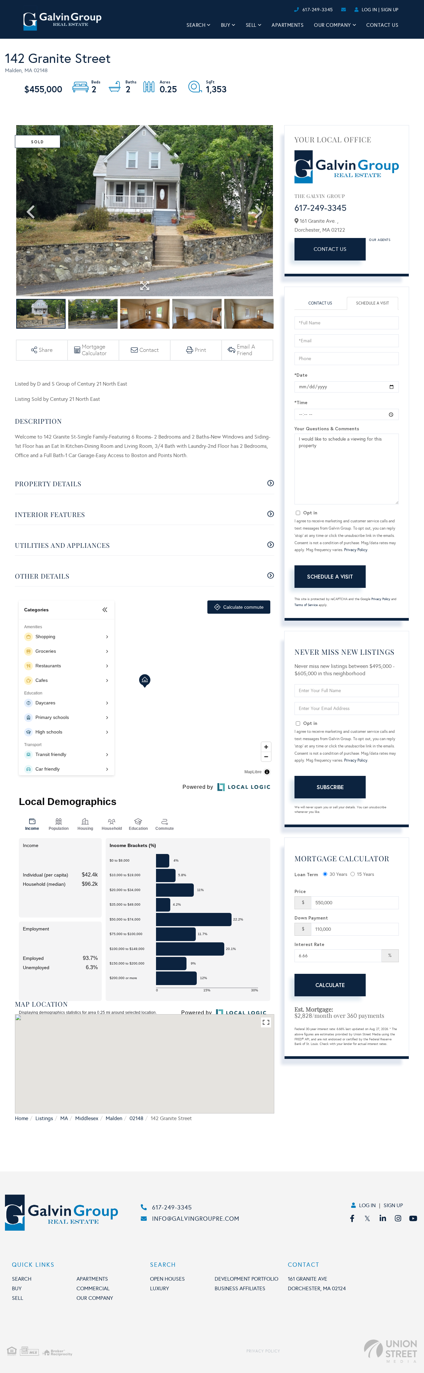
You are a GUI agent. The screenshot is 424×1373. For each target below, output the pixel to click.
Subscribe (330, 786)
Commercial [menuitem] (93, 1288)
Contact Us (330, 249)
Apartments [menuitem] (287, 25)
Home (21, 1118)
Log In (369, 10)
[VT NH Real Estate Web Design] (348, 1351)
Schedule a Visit (372, 303)
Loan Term (306, 874)
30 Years (338, 874)
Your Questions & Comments (326, 428)
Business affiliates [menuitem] (240, 1288)
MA (64, 1118)
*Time (300, 402)
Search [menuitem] (195, 25)
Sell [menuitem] (251, 25)
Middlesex (86, 1118)
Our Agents (379, 240)
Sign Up (389, 10)
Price (300, 891)
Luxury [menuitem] (159, 1288)
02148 (136, 1118)
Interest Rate (309, 944)
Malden (114, 1118)
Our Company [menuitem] (332, 25)
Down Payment (311, 918)
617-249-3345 (317, 10)
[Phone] (281, 10)
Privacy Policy (355, 549)
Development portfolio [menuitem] (246, 1279)
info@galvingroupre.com (195, 1218)
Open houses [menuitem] (167, 1279)
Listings (44, 1118)
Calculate (330, 984)
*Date (300, 375)
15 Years (365, 874)
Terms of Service (306, 605)
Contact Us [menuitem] (382, 25)
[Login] (292, 10)
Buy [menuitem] (226, 25)
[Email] (287, 10)
